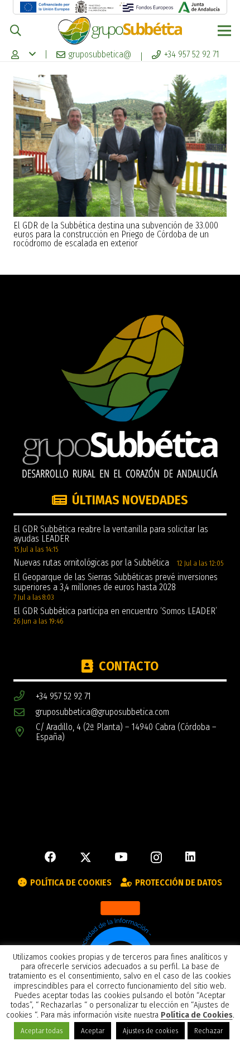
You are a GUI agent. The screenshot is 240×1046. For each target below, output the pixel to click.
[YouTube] (120, 857)
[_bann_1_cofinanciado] (45, 7)
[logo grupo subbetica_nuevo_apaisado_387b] (120, 31)
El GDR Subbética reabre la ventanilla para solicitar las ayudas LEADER (110, 534)
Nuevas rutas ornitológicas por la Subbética (91, 562)
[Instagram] (156, 858)
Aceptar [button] (92, 1030)
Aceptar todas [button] (42, 1030)
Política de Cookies (197, 1015)
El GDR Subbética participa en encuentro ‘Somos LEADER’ (115, 611)
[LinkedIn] (190, 857)
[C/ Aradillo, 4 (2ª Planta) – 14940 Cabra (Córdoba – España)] (24, 732)
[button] (15, 30)
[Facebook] (50, 857)
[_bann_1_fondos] (146, 7)
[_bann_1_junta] (199, 7)
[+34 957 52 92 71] (24, 696)
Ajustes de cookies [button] (150, 1030)
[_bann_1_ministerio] (95, 7)
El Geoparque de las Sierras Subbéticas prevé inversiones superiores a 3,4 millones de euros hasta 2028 (115, 582)
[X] (86, 858)
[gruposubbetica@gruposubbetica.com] (24, 712)
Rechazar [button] (208, 1030)
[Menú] (224, 31)
